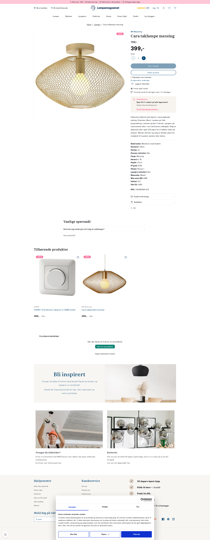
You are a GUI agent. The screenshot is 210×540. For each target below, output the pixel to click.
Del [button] (134, 208)
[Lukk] (131, 20)
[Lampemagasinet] (105, 8)
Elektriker (37, 494)
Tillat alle (136, 534)
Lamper (97, 24)
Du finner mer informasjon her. (49, 463)
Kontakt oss (86, 490)
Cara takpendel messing (93, 309)
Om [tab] (137, 507)
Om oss (84, 486)
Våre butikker (39, 501)
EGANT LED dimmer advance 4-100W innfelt (54, 309)
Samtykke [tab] (72, 507)
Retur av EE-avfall (40, 498)
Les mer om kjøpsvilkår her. (118, 463)
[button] (175, 8)
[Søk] (125, 20)
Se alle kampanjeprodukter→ (148, 109)
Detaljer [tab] (105, 507)
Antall (133, 54)
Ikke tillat (73, 534)
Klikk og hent (153, 72)
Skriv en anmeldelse (105, 346)
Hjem (89, 24)
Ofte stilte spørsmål (41, 486)
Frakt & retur (86, 494)
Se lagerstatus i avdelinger (140, 80)
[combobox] (102, 20)
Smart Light (38, 490)
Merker (36, 505)
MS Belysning (136, 31)
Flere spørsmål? (69, 235)
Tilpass (104, 534)
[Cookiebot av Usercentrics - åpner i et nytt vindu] (142, 499)
